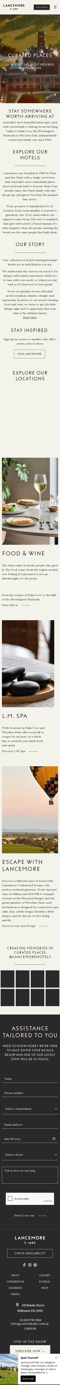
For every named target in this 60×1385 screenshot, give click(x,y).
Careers (30, 1328)
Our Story (30, 244)
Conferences (15, 1281)
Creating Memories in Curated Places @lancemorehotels (30, 952)
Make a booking (42, 7)
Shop (44, 1288)
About (15, 1275)
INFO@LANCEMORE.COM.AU (30, 1324)
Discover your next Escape (19, 926)
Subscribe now (30, 1350)
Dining (15, 1294)
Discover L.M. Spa (14, 751)
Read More (30, 317)
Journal (44, 1281)
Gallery (44, 1275)
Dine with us (10, 605)
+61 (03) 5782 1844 (30, 1320)
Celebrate (15, 1288)
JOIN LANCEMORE (29, 353)
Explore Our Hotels (30, 155)
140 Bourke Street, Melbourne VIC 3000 (31, 1308)
